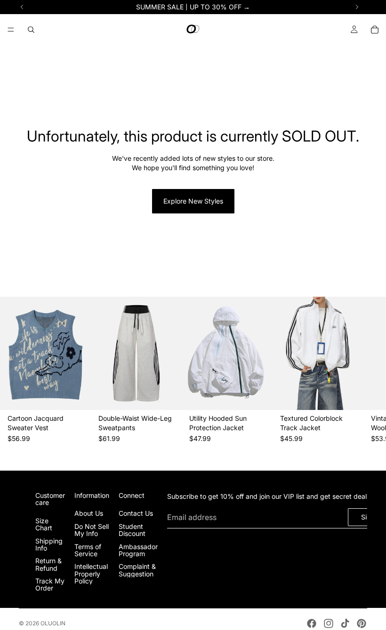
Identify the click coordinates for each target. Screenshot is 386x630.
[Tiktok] (345, 623)
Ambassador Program (138, 550)
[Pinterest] (361, 623)
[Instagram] (328, 623)
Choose (84, 396)
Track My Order (49, 584)
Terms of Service (87, 550)
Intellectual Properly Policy (91, 574)
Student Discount (132, 529)
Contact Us (136, 514)
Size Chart (43, 524)
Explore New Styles (193, 201)
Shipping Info (49, 544)
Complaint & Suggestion (137, 570)
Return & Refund (48, 564)
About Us (88, 514)
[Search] (31, 29)
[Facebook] (311, 623)
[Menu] (11, 29)
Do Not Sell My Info (91, 529)
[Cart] (374, 29)
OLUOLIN (52, 623)
